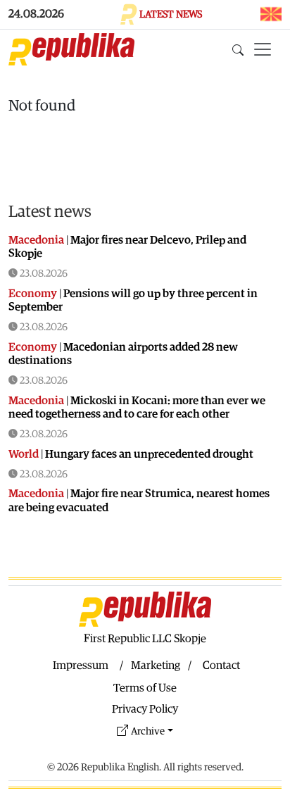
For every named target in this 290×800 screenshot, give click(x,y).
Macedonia (36, 240)
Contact (221, 665)
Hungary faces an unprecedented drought (149, 454)
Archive (148, 731)
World (23, 454)
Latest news (50, 212)
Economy (32, 293)
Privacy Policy (145, 709)
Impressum (80, 665)
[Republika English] (71, 49)
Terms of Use (145, 688)
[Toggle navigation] (263, 49)
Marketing (155, 665)
